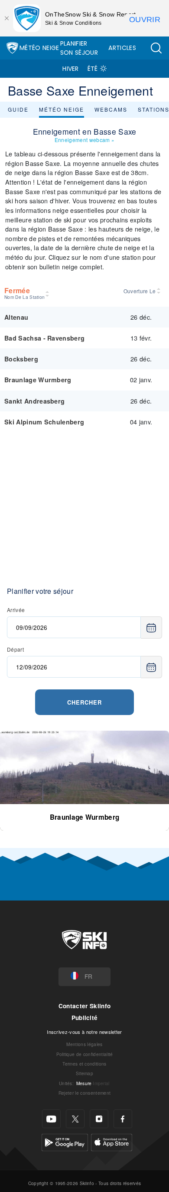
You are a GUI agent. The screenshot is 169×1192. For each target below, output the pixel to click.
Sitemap (84, 1073)
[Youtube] (51, 1118)
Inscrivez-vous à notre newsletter (84, 1031)
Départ (15, 649)
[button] (156, 48)
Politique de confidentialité (84, 1054)
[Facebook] (123, 1118)
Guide (18, 109)
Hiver (70, 68)
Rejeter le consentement (84, 1092)
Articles (122, 47)
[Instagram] (99, 1118)
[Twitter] (75, 1118)
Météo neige (61, 109)
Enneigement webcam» (84, 139)
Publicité (85, 1017)
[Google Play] (65, 1141)
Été (93, 68)
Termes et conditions (84, 1063)
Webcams (110, 109)
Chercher (84, 702)
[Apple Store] (111, 1141)
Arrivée (16, 609)
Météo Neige (39, 47)
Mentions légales (84, 1044)
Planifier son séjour (79, 48)
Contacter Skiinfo (84, 1006)
